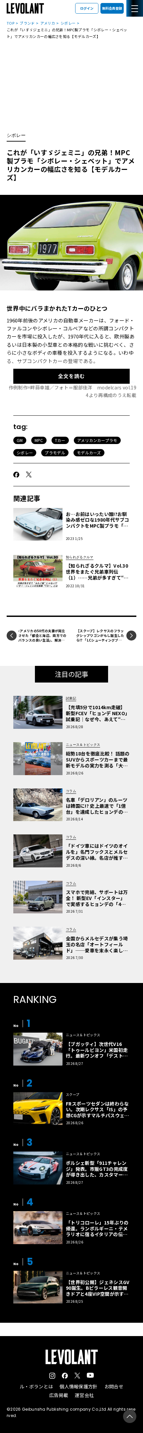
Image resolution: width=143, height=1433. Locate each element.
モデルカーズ (89, 452)
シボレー (68, 23)
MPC (39, 440)
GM (20, 440)
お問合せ (113, 1386)
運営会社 (84, 1395)
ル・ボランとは (36, 1386)
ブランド (27, 23)
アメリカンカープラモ (97, 440)
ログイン (86, 8)
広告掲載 (58, 1395)
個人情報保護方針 (79, 1386)
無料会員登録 (112, 8)
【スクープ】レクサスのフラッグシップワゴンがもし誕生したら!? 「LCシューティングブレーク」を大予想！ (100, 637)
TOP (10, 23)
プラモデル (55, 452)
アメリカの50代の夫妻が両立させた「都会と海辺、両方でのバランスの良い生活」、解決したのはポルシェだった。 (42, 637)
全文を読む (71, 375)
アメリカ (47, 23)
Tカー (60, 440)
